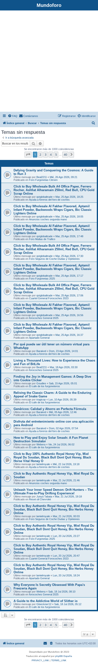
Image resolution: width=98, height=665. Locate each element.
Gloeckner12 (43, 604)
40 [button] (65, 154)
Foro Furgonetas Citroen (43, 179)
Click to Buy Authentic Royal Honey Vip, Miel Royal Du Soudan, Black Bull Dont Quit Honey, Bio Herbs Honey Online (54, 509)
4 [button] (51, 154)
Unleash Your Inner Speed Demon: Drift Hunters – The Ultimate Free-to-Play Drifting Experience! (53, 491)
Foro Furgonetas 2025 (42, 278)
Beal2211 (41, 177)
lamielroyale (43, 464)
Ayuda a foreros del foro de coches (49, 199)
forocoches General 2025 (44, 318)
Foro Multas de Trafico (42, 239)
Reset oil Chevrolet (40, 499)
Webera (40, 444)
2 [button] (40, 154)
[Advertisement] (49, 62)
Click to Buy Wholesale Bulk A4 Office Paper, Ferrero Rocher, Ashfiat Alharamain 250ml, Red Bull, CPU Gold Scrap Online (54, 190)
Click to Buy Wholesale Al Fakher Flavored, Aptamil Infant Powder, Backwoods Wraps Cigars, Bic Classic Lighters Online (53, 209)
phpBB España (63, 656)
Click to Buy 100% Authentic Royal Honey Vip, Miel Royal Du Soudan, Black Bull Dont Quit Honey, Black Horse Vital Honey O (52, 457)
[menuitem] (12, 116)
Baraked (41, 351)
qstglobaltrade (44, 196)
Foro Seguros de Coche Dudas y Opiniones (54, 258)
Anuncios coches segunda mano (48, 219)
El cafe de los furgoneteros (44, 386)
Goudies (41, 383)
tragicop (41, 399)
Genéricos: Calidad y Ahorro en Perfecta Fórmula (50, 409)
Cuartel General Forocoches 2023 (49, 298)
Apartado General (39, 337)
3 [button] (45, 154)
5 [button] (56, 154)
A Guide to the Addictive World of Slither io (46, 601)
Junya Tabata (44, 496)
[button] (28, 154)
